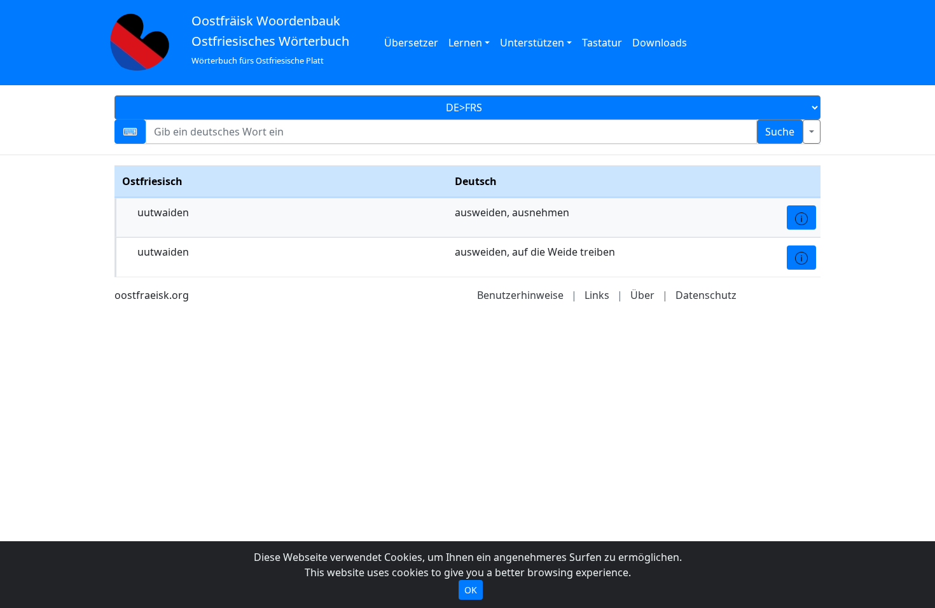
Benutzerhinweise (520, 295)
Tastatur (602, 43)
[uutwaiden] (801, 217)
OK (470, 590)
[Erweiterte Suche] (812, 132)
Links (597, 295)
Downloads (659, 43)
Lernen (465, 43)
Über (642, 295)
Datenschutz (706, 295)
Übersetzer (411, 43)
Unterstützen (532, 43)
